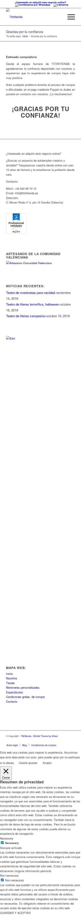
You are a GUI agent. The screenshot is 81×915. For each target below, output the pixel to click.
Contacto (11, 701)
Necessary (12, 843)
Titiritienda (26, 736)
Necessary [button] (6, 838)
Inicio (25, 36)
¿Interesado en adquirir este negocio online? (40, 2)
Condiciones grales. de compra (25, 697)
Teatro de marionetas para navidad (30, 292)
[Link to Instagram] (71, 740)
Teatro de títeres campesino (25, 316)
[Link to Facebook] (65, 740)
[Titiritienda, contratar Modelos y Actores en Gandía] (16, 232)
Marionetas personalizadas (23, 687)
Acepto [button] (47, 763)
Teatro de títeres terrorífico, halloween (32, 304)
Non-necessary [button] (9, 875)
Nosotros (11, 678)
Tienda (10, 683)
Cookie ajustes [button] (28, 763)
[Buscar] (59, 16)
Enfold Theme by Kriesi (45, 736)
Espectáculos (14, 692)
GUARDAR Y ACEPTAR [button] (15, 913)
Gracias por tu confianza (24, 31)
